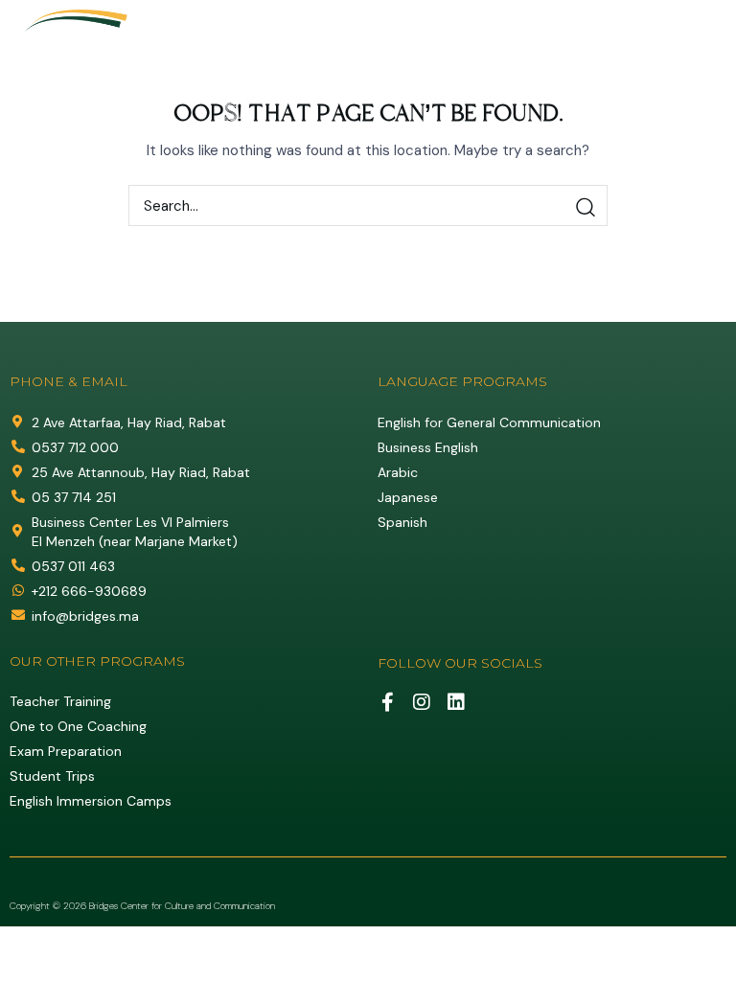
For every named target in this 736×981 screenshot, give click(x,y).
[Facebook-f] (387, 702)
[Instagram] (421, 702)
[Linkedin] (456, 702)
